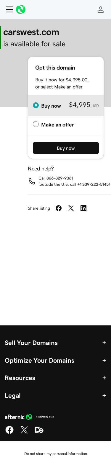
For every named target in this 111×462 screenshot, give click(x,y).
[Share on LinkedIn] (83, 208)
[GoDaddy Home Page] (29, 418)
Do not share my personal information (55, 454)
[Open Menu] (7, 9)
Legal (13, 395)
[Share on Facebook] (58, 208)
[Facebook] (9, 432)
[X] (24, 432)
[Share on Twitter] (71, 208)
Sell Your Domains (31, 342)
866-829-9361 (59, 178)
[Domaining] (39, 432)
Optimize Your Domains (39, 360)
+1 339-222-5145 (93, 184)
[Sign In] (100, 9)
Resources (20, 377)
